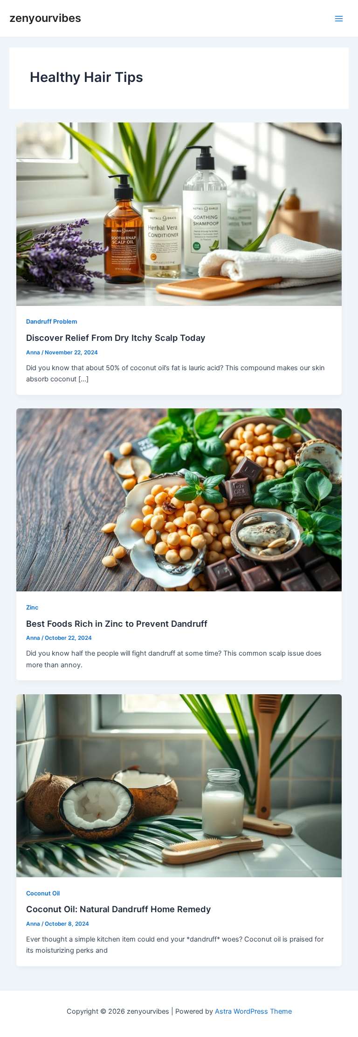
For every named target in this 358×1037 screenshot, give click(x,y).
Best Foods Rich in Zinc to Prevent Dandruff (116, 623)
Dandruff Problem (51, 321)
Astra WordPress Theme (253, 1011)
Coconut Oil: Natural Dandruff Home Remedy (118, 909)
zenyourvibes (45, 18)
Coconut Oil (43, 893)
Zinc (32, 607)
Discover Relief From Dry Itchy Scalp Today (116, 337)
